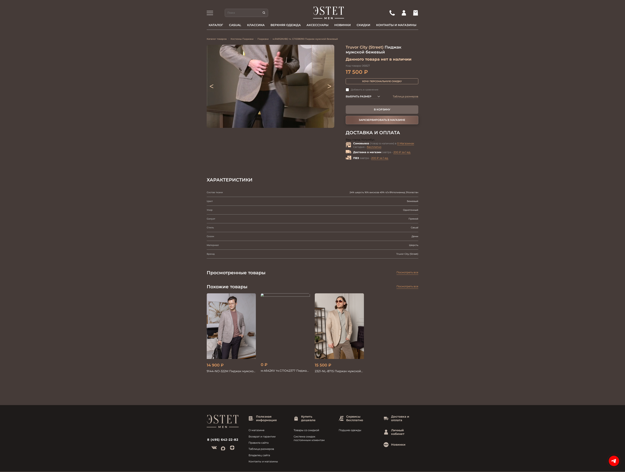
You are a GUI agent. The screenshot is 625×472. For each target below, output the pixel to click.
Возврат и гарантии (262, 436)
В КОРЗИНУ (382, 109)
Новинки (342, 25)
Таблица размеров (405, 96)
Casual (235, 25)
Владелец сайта (259, 455)
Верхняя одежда (286, 25)
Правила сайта (259, 442)
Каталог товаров (217, 38)
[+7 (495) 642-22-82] (392, 13)
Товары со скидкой (306, 430)
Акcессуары (317, 25)
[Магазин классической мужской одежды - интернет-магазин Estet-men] (328, 13)
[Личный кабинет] (404, 13)
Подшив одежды (350, 430)
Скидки (363, 25)
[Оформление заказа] (415, 13)
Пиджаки (263, 38)
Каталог (216, 25)
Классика (256, 25)
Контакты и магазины (396, 25)
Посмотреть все (407, 272)
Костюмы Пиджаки (242, 38)
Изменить (381, 140)
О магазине (256, 430)
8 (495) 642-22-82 (222, 440)
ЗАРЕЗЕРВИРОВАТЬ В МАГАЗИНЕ (382, 120)
